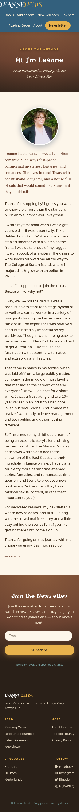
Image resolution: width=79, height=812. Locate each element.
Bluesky (65, 779)
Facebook (66, 766)
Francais (11, 766)
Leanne (21, 5)
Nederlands (13, 779)
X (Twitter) (66, 786)
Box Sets (68, 15)
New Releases (48, 15)
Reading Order (19, 25)
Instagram (66, 773)
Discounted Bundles (19, 733)
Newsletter (58, 25)
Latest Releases (16, 740)
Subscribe (39, 650)
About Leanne (61, 727)
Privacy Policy (61, 740)
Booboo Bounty (62, 733)
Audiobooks (25, 15)
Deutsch (11, 773)
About (37, 25)
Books (9, 15)
